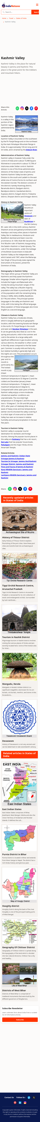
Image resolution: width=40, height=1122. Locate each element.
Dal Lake (4, 442)
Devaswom (8, 740)
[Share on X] (26, 108)
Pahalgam (5, 445)
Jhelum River (31, 150)
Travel (11, 18)
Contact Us (9, 1097)
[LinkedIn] (20, 1102)
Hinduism (28, 216)
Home (4, 18)
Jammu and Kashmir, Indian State (15, 456)
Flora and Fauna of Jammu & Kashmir (17, 467)
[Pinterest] (15, 1102)
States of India (21, 18)
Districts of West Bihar (14, 990)
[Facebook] (29, 1097)
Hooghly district (10, 905)
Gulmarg (16, 439)
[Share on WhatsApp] (17, 108)
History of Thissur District (15, 537)
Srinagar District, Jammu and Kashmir (17, 464)
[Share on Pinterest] (36, 108)
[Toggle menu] (37, 4)
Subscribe (20, 1020)
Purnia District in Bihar (14, 854)
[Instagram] (25, 1102)
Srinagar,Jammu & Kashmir (12, 458)
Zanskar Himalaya (20, 329)
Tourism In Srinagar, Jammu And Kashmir (18, 461)
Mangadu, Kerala (11, 683)
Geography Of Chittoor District (18, 947)
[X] (34, 1097)
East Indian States (11, 809)
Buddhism (28, 221)
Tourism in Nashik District (16, 637)
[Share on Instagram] (22, 108)
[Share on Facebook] (31, 108)
